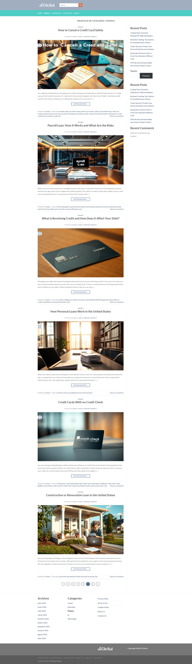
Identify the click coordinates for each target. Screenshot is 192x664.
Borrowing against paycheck (67, 207)
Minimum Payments (52, 302)
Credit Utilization (90, 300)
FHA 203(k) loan (78, 576)
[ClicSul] (47, 5)
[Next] (98, 584)
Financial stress (45, 209)
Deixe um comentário (117, 116)
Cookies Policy (103, 607)
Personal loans (87, 393)
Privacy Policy (103, 599)
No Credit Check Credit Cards (70, 486)
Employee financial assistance (98, 207)
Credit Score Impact (78, 300)
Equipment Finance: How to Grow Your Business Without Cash (141, 56)
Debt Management (102, 300)
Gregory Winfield (90, 36)
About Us (101, 611)
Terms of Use (102, 603)
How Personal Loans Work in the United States (80, 311)
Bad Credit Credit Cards (83, 484)
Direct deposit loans (82, 207)
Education (67, 13)
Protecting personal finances (76, 114)
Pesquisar (133, 71)
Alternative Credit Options (66, 484)
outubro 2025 (43, 630)
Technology (57, 13)
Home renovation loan (91, 576)
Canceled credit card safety (66, 111)
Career (76, 13)
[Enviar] (80, 5)
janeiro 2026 (42, 623)
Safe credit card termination (94, 114)
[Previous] (63, 584)
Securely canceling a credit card (51, 116)
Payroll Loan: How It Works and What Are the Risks (81, 125)
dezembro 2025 (44, 626)
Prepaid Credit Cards (86, 486)
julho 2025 (42, 638)
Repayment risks (56, 209)
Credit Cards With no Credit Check (80, 402)
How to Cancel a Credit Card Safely (80, 30)
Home (40, 13)
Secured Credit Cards (100, 486)
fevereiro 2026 (43, 619)
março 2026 (42, 615)
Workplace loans (77, 209)
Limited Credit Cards (53, 486)
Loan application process (75, 393)
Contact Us (102, 616)
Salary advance (66, 209)
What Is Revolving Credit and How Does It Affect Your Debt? (80, 218)
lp (68, 615)
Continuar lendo (80, 104)
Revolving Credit (64, 302)
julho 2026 (42, 603)
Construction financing (65, 576)
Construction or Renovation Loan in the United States (80, 495)
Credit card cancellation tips (103, 111)
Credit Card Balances (65, 300)
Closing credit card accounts (85, 111)
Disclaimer (98, 658)
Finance (47, 13)
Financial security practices (58, 114)
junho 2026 (42, 607)
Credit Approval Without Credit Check (103, 484)
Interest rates (62, 393)
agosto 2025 (42, 634)
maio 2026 (42, 611)
